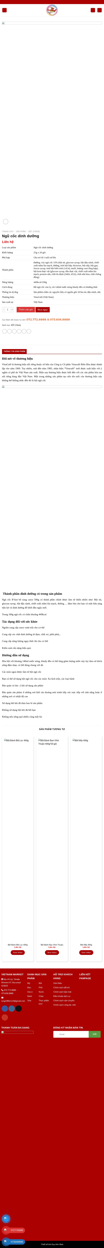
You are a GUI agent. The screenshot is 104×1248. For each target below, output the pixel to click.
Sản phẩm (21, 231)
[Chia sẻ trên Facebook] (9, 331)
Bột (40, 983)
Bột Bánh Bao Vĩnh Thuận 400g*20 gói (52, 945)
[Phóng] (5, 221)
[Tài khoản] (93, 10)
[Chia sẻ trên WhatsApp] (4, 331)
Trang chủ (7, 231)
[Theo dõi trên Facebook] (5, 1008)
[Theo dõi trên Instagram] (12, 1008)
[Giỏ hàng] (99, 10)
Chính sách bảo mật (62, 992)
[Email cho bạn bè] (19, 331)
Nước (41, 992)
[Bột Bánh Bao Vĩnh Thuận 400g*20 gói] (52, 840)
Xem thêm (17, 952)
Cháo (41, 996)
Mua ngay (43, 310)
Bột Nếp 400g (86, 945)
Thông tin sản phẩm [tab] (14, 351)
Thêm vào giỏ (26, 309)
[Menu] (4, 10)
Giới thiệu (57, 983)
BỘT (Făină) (34, 231)
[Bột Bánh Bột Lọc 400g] (17, 840)
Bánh (29, 996)
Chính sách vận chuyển (63, 1000)
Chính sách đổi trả (61, 987)
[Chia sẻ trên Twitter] (14, 331)
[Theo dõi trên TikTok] (18, 1008)
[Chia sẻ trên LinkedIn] (29, 331)
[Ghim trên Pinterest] (24, 331)
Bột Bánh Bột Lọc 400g (18, 945)
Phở (41, 987)
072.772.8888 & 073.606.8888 (48, 319)
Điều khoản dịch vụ (61, 996)
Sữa (29, 1000)
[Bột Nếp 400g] (86, 840)
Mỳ (28, 983)
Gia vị (29, 992)
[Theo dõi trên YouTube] (5, 1017)
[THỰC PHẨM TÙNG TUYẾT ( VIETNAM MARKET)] (52, 10)
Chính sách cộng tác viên (64, 1005)
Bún (29, 987)
